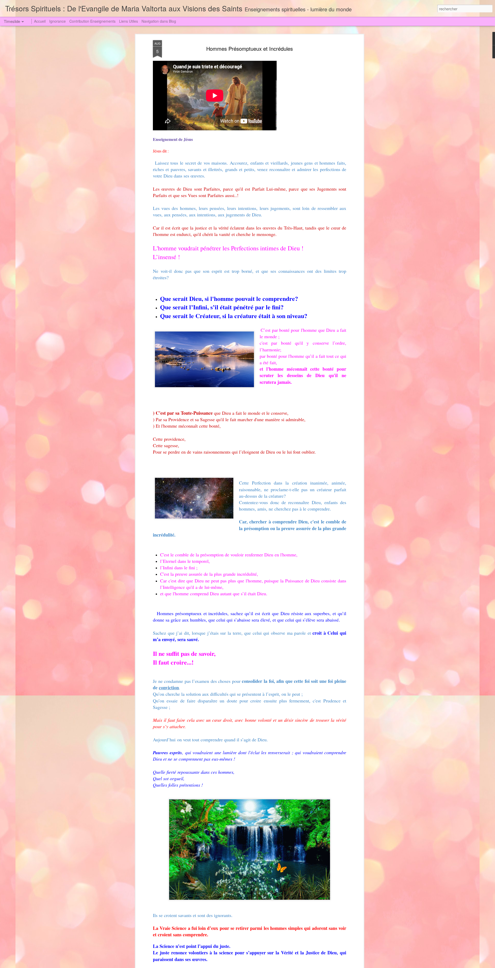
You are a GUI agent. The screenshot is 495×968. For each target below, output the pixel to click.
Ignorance (57, 21)
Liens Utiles (128, 21)
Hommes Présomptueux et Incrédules (249, 48)
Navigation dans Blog (159, 21)
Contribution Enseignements (92, 21)
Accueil (40, 21)
